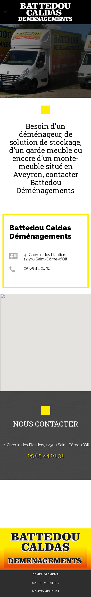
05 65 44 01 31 (46, 455)
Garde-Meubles (45, 583)
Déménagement (45, 574)
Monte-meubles (45, 591)
